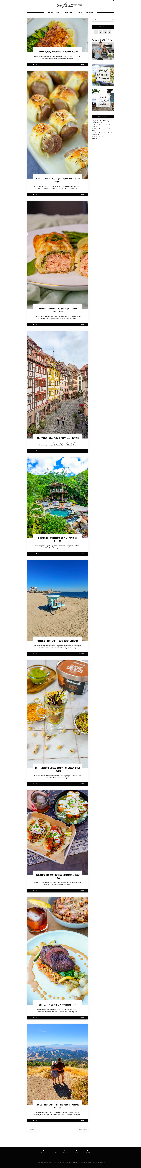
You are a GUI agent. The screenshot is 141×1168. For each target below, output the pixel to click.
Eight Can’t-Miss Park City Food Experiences (58, 1004)
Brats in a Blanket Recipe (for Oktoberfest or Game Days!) (58, 180)
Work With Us (89, 12)
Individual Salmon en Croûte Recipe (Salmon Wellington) (58, 310)
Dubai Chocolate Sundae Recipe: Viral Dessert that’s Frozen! (57, 769)
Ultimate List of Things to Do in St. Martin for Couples (57, 539)
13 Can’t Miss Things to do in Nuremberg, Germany (58, 437)
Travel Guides (69, 12)
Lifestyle (80, 12)
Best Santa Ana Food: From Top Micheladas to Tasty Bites (58, 876)
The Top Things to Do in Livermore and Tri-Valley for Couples (58, 1106)
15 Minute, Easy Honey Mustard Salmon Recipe (58, 51)
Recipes (58, 12)
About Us (50, 12)
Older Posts (82, 1129)
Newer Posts (32, 1129)
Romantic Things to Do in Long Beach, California (57, 640)
